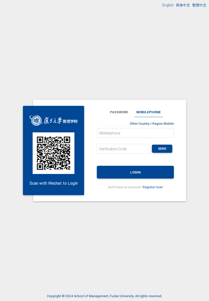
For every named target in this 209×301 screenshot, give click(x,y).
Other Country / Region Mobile (152, 123)
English (168, 5)
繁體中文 (199, 5)
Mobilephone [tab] (148, 112)
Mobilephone (109, 133)
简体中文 (183, 5)
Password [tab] (119, 112)
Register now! (153, 187)
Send (162, 148)
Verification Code (113, 149)
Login (135, 172)
